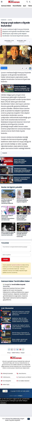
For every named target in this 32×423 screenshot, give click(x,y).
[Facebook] (9, 349)
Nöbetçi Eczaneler (8, 373)
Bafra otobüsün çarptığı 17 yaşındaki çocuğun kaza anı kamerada (8, 233)
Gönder (5, 259)
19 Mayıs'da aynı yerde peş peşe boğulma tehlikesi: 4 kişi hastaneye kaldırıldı (7, 201)
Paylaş (5, 68)
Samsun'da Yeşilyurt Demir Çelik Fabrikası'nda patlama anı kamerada (7, 218)
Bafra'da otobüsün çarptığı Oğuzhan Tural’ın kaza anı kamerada (22, 234)
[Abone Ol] (30, 68)
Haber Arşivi (6, 384)
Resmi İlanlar (17, 6)
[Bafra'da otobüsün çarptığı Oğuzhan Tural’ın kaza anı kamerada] (24, 227)
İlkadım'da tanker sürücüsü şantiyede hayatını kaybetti (22, 200)
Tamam (3, 403)
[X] (12, 349)
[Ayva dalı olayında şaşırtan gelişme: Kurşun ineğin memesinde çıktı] (24, 210)
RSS (6, 391)
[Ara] (27, 2)
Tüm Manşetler (7, 381)
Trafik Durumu (6, 377)
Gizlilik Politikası (16, 352)
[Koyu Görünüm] (30, 2)
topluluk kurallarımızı (16, 265)
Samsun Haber (6, 6)
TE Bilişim (20, 396)
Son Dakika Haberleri (23, 381)
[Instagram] (14, 349)
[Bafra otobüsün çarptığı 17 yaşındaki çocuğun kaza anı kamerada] (8, 227)
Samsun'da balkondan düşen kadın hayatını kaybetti (14, 419)
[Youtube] (20, 349)
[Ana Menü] (1, 2)
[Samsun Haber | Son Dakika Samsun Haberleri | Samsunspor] (14, 1)
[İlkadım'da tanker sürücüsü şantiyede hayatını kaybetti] (24, 193)
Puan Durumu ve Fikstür (24, 377)
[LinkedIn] (17, 349)
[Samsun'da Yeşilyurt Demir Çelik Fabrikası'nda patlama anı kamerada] (8, 210)
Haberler (3, 20)
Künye (9, 352)
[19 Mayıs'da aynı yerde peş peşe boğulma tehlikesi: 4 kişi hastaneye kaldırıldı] (8, 193)
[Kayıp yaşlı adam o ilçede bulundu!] (16, 54)
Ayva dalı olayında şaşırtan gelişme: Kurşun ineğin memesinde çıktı (22, 218)
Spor (24, 6)
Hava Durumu (22, 373)
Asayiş (10, 20)
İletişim (23, 352)
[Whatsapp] (23, 349)
